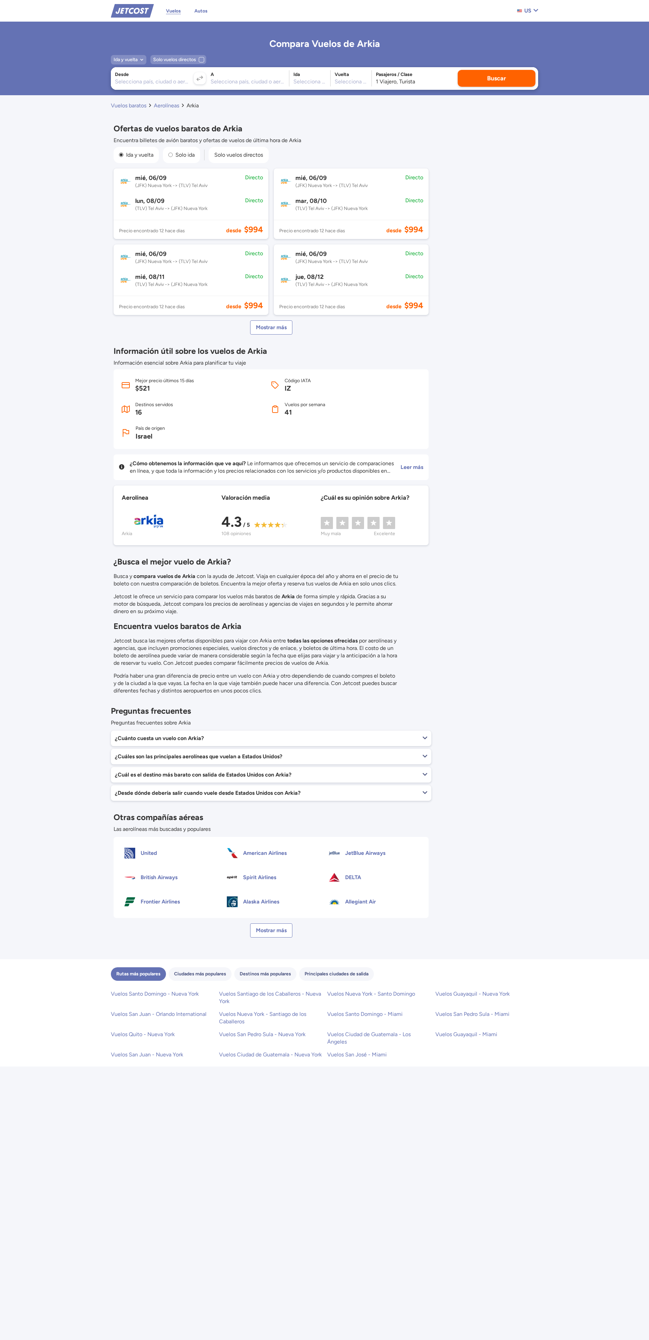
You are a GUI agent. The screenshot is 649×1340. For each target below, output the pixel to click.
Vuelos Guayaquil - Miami (466, 1034)
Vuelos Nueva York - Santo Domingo (371, 994)
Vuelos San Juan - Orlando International (159, 1014)
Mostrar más (271, 327)
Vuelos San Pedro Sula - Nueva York (262, 1034)
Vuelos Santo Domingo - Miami (365, 1014)
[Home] (132, 10)
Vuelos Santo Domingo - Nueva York (155, 994)
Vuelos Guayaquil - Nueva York (472, 994)
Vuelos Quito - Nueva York (143, 1034)
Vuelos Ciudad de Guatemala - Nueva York (270, 1054)
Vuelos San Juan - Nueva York (147, 1054)
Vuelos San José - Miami (357, 1054)
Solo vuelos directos (238, 155)
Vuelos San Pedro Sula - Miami (472, 1014)
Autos (201, 11)
